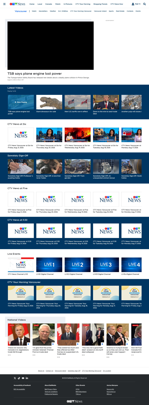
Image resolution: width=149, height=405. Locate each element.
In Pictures (68, 4)
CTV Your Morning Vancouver (81, 11)
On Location (107, 371)
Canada (48, 4)
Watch (57, 4)
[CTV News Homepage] (17, 4)
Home (31, 4)
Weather (53, 11)
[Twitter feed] (15, 378)
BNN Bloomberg (81, 391)
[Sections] (4, 4)
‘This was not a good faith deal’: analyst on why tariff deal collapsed (92, 350)
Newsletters (43, 11)
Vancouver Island (100, 11)
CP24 (77, 389)
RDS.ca (109, 394)
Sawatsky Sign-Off (74, 371)
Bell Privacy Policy (51, 389)
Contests (130, 11)
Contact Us (49, 371)
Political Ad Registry (51, 394)
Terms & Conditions (51, 391)
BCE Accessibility (19, 389)
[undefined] (21, 105)
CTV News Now (117, 4)
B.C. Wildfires (63, 11)
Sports (111, 11)
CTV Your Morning (83, 4)
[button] (137, 104)
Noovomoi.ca (111, 391)
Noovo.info (110, 389)
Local (40, 4)
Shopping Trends (100, 4)
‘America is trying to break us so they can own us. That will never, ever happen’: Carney (118, 351)
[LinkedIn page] (27, 378)
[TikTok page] (19, 378)
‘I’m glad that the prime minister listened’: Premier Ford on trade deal (43, 350)
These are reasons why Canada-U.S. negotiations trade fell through (18, 350)
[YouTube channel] (23, 378)
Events (138, 11)
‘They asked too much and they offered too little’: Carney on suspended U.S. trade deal (68, 351)
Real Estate (120, 11)
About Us (41, 371)
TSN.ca (78, 394)
